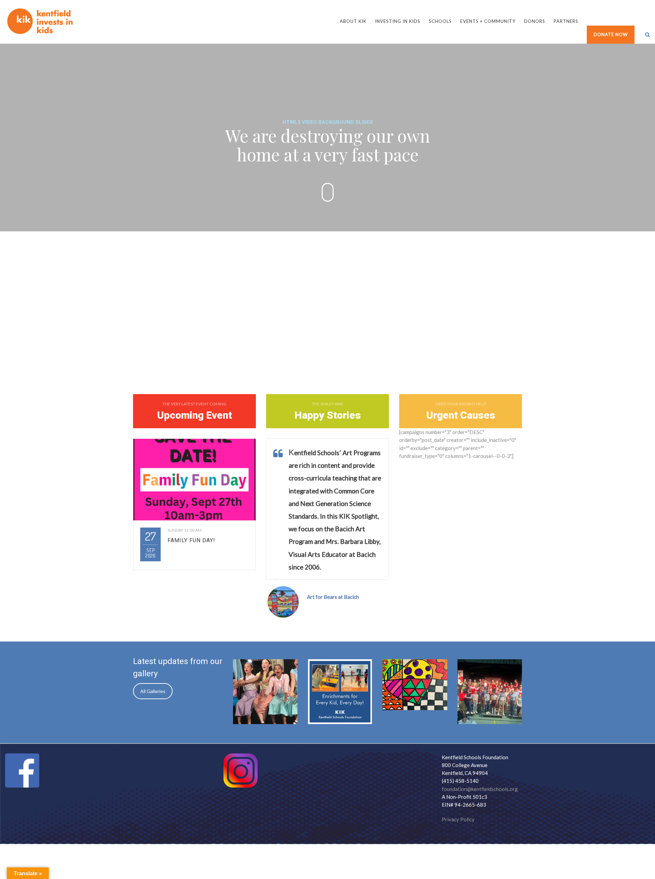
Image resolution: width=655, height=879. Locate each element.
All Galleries (152, 691)
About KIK (353, 21)
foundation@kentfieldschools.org (480, 789)
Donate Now (611, 34)
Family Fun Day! (191, 540)
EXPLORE (491, 320)
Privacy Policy (458, 819)
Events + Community (487, 21)
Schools (440, 21)
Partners (566, 21)
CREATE (164, 320)
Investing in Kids (397, 21)
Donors (534, 21)
